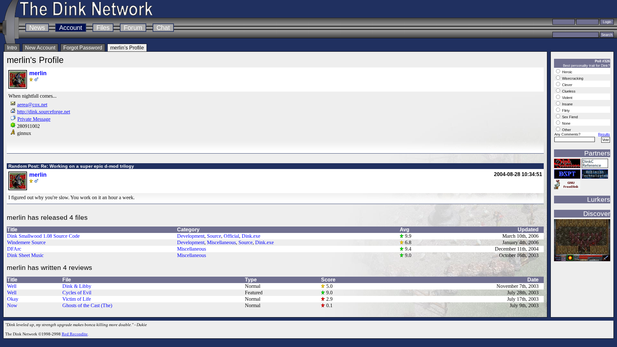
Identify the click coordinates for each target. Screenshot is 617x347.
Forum (133, 27)
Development (190, 236)
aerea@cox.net (32, 104)
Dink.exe (251, 236)
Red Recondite (75, 334)
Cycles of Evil (76, 292)
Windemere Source (26, 242)
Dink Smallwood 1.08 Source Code (43, 236)
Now (12, 305)
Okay (12, 299)
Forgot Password (82, 47)
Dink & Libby (76, 286)
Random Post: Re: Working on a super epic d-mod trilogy (71, 166)
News (37, 27)
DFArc (14, 249)
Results (604, 134)
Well (11, 286)
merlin (38, 73)
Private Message (33, 119)
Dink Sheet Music (25, 255)
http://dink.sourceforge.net (43, 111)
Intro (12, 47)
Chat (163, 27)
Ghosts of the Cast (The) (87, 305)
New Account (40, 47)
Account (70, 27)
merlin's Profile (127, 47)
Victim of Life (76, 299)
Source (214, 236)
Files (103, 27)
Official (231, 236)
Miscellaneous (221, 242)
